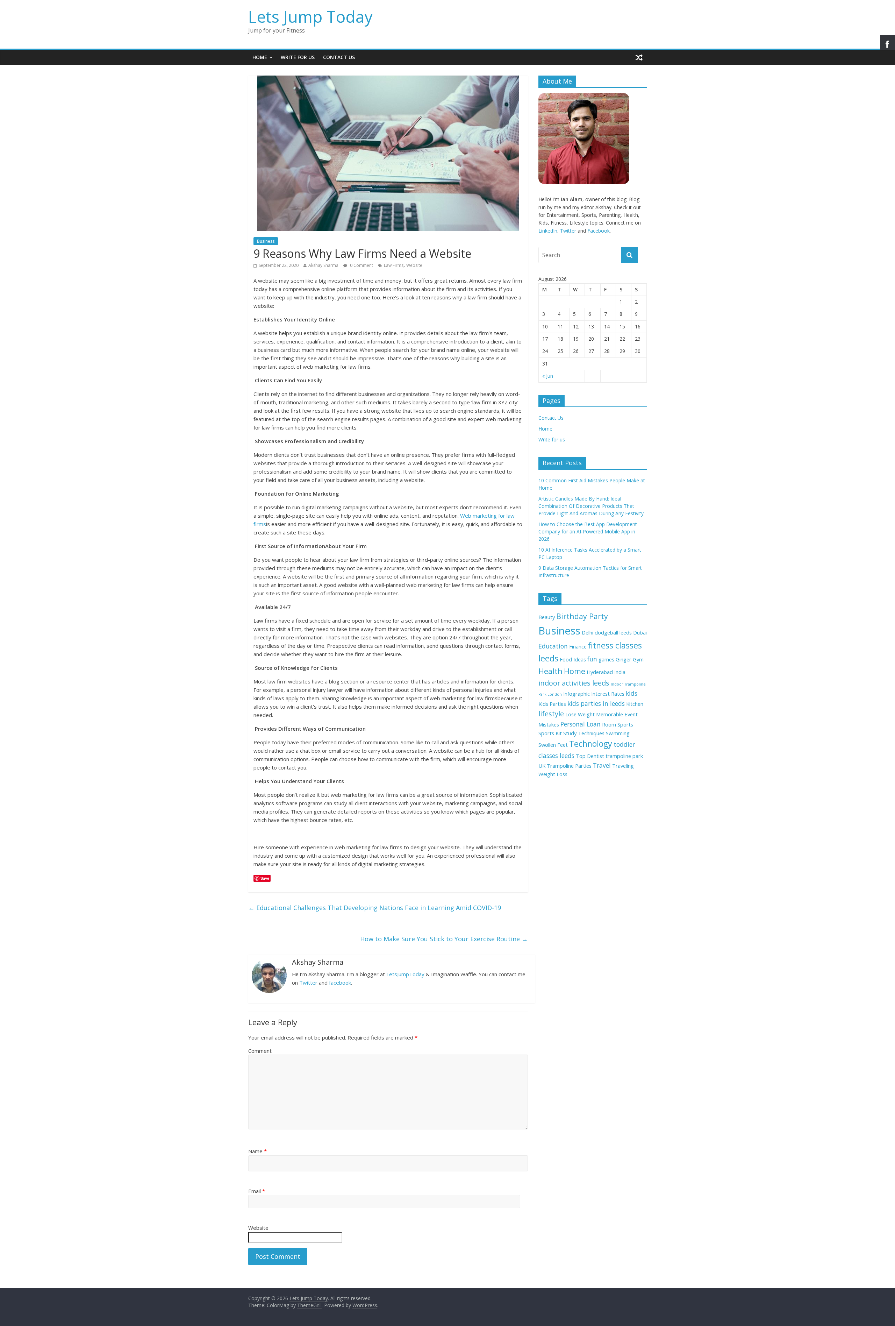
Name (257, 1151)
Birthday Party (582, 616)
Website (414, 265)
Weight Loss (552, 774)
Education (553, 646)
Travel (602, 765)
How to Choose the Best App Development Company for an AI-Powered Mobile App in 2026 (587, 531)
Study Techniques (583, 733)
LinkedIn (547, 230)
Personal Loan (580, 724)
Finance (578, 646)
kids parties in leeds (596, 703)
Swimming (618, 733)
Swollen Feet (553, 744)
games (606, 659)
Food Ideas (573, 659)
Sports (625, 724)
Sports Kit (550, 733)
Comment (260, 1050)
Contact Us (339, 57)
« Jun (547, 376)
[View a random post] (639, 57)
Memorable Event (617, 714)
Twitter (308, 982)
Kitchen (634, 703)
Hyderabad (600, 671)
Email (256, 1190)
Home (259, 57)
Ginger (623, 659)
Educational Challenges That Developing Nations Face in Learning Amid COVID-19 (374, 907)
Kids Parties (552, 703)
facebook (340, 982)
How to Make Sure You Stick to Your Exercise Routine (444, 939)
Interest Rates (607, 693)
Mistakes (548, 724)
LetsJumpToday (405, 974)
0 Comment (361, 265)
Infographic (576, 693)
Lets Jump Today (310, 16)
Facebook (598, 230)
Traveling (623, 765)
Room (609, 724)
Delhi (587, 632)
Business (265, 241)
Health (550, 671)
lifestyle (551, 713)
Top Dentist (590, 755)
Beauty (546, 617)
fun (592, 659)
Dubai (640, 632)
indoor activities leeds (573, 683)
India (619, 671)
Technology (590, 743)
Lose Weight (580, 714)
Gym (638, 659)
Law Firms (393, 265)
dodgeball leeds (613, 632)
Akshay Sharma (323, 265)
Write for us (298, 57)
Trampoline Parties (569, 765)
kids (631, 693)
